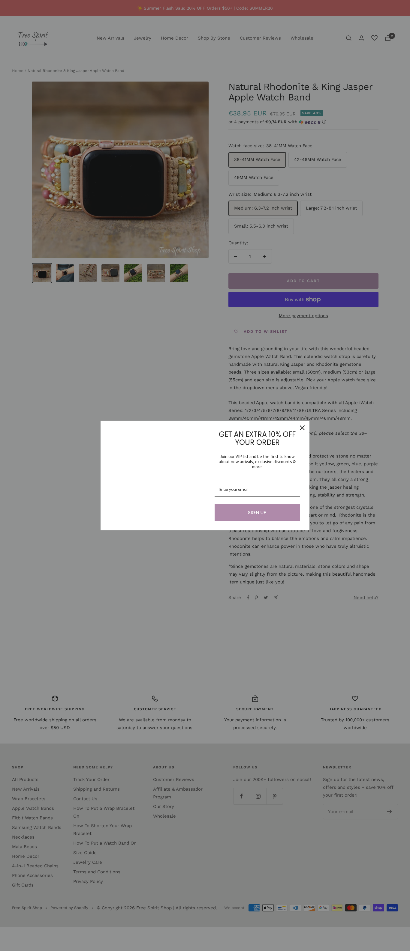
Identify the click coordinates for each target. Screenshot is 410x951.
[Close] (302, 428)
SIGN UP (257, 512)
